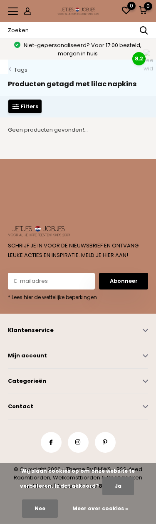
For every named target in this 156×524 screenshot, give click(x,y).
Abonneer (124, 281)
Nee (40, 508)
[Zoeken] (144, 30)
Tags (20, 70)
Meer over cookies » (100, 508)
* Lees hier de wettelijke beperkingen (52, 297)
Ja (118, 485)
